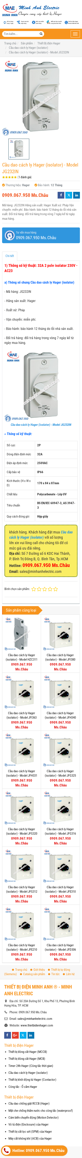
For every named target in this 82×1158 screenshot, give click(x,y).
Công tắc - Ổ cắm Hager (22, 1087)
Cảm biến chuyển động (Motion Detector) (33, 1117)
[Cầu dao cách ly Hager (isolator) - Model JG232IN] (41, 98)
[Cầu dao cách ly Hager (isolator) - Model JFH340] (60, 692)
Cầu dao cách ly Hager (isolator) (28, 1073)
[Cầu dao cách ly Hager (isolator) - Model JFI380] (60, 634)
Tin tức (55, 974)
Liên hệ (70, 974)
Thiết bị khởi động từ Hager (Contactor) (32, 1080)
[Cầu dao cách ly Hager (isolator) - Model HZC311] (21, 634)
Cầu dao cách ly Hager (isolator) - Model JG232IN (41, 425)
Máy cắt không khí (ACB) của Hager (30, 1138)
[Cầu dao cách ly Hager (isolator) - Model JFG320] (21, 808)
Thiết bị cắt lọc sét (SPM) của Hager (30, 1131)
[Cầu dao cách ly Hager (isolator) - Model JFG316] (60, 808)
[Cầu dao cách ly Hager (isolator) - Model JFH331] (21, 750)
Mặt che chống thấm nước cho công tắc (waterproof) (40, 1111)
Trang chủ (21, 970)
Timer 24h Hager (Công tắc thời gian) (30, 1066)
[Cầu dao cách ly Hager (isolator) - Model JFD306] (60, 924)
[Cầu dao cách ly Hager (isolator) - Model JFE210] (21, 924)
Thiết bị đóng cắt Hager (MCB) (26, 1059)
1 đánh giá (25, 177)
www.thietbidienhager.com (37, 1025)
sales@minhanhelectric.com (34, 1019)
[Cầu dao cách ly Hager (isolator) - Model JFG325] (60, 750)
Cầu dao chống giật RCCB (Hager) (29, 1103)
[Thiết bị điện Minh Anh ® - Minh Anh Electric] (32, 10)
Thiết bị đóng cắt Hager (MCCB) (27, 1052)
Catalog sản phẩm (34, 974)
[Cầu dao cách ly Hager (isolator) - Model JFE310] (60, 866)
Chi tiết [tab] (9, 256)
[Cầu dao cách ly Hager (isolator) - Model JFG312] (21, 866)
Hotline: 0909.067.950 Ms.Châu (38, 1150)
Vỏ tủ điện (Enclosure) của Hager (28, 1124)
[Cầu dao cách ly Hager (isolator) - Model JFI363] (21, 692)
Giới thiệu (39, 970)
